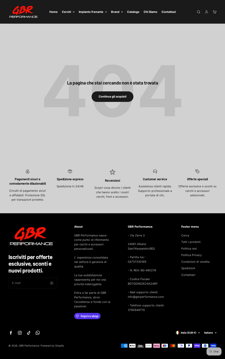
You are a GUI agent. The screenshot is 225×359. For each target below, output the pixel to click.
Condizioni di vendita (195, 261)
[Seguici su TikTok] (28, 332)
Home (53, 12)
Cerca (185, 235)
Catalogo (133, 12)
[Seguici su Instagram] (19, 332)
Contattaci (169, 12)
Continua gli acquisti (112, 96)
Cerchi (66, 12)
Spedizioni (188, 268)
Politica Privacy (191, 255)
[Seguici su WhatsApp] (37, 332)
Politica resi (189, 248)
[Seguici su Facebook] (10, 332)
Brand (115, 12)
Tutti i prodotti (191, 242)
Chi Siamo (150, 12)
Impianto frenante (91, 12)
